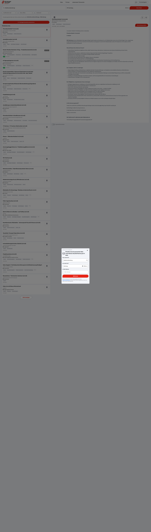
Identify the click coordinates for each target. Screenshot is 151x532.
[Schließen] (87, 250)
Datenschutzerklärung (66, 280)
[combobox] (75, 260)
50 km (85, 266)
